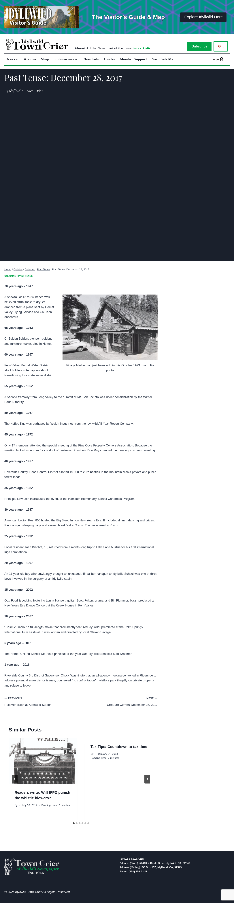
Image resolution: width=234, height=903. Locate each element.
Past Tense (25, 276)
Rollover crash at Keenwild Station (27, 702)
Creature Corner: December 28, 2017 (132, 702)
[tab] (74, 823)
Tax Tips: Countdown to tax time (118, 747)
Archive (30, 59)
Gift (220, 46)
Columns (10, 276)
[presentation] (43, 761)
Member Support (133, 59)
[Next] (147, 779)
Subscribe (199, 46)
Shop (45, 59)
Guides (109, 59)
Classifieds (90, 59)
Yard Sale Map (164, 59)
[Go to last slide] (15, 779)
